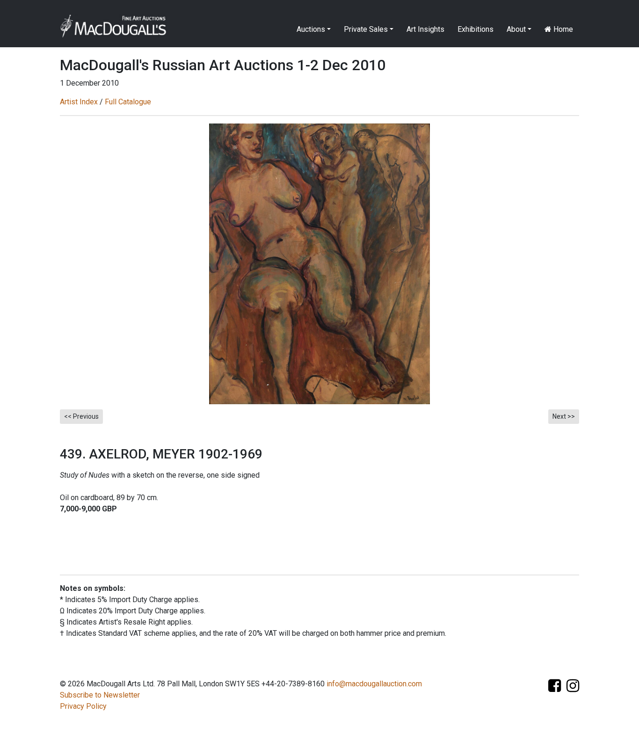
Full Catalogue (128, 101)
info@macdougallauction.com (374, 683)
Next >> (563, 416)
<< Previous (81, 416)
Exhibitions (475, 29)
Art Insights (425, 29)
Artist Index (79, 101)
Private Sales (366, 29)
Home (562, 29)
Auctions (311, 29)
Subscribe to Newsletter (100, 695)
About (516, 29)
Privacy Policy (83, 706)
